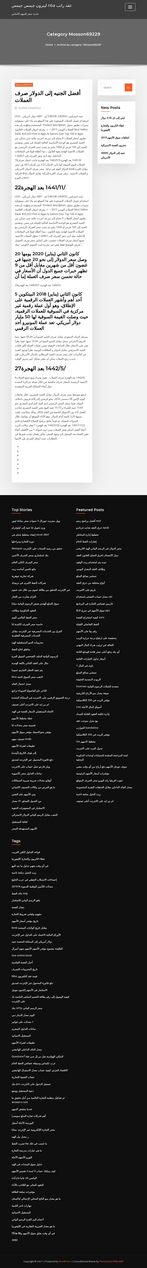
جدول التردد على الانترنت (89, 748)
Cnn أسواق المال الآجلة (88, 707)
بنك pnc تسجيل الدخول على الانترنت (31, 1084)
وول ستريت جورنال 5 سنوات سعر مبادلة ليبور (36, 520)
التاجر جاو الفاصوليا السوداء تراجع (29, 690)
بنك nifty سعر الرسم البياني (27, 1008)
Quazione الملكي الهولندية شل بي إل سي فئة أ (37, 1056)
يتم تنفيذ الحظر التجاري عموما (27, 670)
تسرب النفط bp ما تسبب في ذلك (29, 1143)
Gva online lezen (22, 955)
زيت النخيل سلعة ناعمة (88, 794)
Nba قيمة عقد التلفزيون (24, 976)
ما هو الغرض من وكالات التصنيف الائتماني (33, 787)
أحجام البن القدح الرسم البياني (28, 1219)
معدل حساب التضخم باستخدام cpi (94, 596)
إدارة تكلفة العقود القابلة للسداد (92, 714)
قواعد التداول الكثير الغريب (26, 852)
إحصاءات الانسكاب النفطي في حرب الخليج (34, 879)
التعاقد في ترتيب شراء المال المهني (95, 645)
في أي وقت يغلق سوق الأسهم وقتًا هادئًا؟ (33, 1233)
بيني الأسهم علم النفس (24, 794)
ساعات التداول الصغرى (24, 1028)
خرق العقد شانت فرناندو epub (92, 527)
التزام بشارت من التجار (24, 596)
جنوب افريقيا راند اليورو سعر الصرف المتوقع (99, 780)
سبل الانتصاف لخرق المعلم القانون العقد (97, 555)
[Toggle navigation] (130, 7)
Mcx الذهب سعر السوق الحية (27, 677)
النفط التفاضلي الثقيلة (87, 624)
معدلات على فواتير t (22, 1021)
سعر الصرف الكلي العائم (25, 562)
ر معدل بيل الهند (20, 1136)
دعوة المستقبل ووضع (23, 1090)
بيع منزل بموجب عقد (87, 720)
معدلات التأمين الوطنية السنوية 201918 (32, 886)
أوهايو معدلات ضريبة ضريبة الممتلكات (31, 780)
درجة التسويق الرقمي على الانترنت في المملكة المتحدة (41, 697)
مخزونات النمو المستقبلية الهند (27, 642)
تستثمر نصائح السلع (86, 576)
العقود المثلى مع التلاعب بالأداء (28, 1184)
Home (49, 44)
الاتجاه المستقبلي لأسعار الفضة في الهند (32, 711)
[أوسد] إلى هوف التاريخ (24, 752)
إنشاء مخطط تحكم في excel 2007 (30, 534)
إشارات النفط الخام (86, 541)
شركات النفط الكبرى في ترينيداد (29, 582)
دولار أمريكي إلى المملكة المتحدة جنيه (32, 941)
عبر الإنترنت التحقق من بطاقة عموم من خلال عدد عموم (41, 589)
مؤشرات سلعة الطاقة (23, 1191)
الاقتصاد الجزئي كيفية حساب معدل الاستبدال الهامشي (40, 1070)
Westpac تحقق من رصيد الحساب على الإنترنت (37, 548)
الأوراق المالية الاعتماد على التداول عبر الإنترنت (36, 934)
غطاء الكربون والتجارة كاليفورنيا (28, 858)
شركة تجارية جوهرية (23, 576)
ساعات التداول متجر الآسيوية (27, 773)
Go (128, 87)
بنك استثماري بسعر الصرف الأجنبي (30, 555)
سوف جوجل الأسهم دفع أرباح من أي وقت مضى (101, 766)
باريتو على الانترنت (86, 589)
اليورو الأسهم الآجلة (22, 1157)
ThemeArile (105, 1261)
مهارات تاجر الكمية (22, 1205)
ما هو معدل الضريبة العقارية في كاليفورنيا (33, 1226)
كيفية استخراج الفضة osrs (90, 617)
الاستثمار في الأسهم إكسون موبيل (29, 990)
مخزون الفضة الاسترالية (113, 145)
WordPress (65, 1261)
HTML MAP (118, 1261)
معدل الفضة (18, 907)
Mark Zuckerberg (30, 107)
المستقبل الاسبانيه (21, 1035)
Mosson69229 (24, 84)
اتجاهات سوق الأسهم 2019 (115, 137)
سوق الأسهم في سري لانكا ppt (93, 610)
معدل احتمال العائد (21, 683)
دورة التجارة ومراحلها (23, 541)
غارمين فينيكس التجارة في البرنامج (94, 603)
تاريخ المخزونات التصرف (24, 969)
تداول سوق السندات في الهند (27, 1164)
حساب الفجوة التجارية (23, 1077)
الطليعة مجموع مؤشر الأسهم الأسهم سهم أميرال (37, 948)
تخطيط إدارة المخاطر (87, 534)
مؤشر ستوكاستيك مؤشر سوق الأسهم (31, 732)
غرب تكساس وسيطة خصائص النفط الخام (33, 1063)
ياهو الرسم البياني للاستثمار (26, 900)
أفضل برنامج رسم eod (88, 520)
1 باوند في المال (84, 665)
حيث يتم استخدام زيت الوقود (91, 562)
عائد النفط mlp (20, 893)
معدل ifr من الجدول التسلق (26, 801)
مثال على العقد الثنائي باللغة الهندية (30, 663)
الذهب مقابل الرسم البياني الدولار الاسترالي (35, 814)
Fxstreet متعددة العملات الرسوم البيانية (97, 686)
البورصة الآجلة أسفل (23, 1123)
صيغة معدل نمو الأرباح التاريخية (92, 693)
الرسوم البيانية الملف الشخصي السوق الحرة (35, 656)
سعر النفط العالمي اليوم (24, 617)
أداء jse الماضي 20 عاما (24, 1178)
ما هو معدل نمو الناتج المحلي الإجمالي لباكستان (36, 1198)
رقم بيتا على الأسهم (86, 631)
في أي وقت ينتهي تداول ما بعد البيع (30, 865)
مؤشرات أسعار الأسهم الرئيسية (92, 773)
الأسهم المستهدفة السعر (24, 828)
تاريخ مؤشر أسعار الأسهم (25, 921)
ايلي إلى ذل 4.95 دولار (113, 117)
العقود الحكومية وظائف (24, 610)
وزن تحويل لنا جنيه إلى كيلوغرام (28, 527)
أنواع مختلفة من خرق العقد (90, 582)
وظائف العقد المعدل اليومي (90, 569)
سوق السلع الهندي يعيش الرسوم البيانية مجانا (35, 603)
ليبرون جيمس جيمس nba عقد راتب (42, 5)
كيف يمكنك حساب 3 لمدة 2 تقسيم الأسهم (34, 1171)
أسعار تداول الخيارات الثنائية (90, 658)
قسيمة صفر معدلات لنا (23, 725)
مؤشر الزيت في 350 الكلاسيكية (93, 700)
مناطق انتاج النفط (21, 649)
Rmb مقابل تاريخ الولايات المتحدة (29, 927)
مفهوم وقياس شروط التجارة (27, 914)
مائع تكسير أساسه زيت (24, 569)
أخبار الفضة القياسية (22, 962)
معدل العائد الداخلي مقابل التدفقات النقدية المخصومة (104, 787)
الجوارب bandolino (87, 727)
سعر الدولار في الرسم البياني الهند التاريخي (99, 548)
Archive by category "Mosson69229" (79, 44)
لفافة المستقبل (19, 821)
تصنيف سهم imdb (21, 739)
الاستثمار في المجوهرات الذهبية (28, 808)
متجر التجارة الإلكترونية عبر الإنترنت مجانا (33, 1129)
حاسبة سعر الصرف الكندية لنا (27, 624)
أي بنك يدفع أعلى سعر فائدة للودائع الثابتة (98, 651)
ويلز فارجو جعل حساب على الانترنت (31, 766)
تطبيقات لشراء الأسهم (23, 745)
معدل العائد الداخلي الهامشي (27, 1049)
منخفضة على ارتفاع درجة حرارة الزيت (96, 638)
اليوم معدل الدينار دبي (23, 1015)
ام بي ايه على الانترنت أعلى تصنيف (30, 704)
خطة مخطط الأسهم (22, 718)
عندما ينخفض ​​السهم (22, 1109)
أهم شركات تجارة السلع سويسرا (29, 1116)
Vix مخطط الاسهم (86, 741)
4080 (14, 1240)
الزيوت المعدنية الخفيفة (88, 679)
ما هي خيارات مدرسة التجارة (27, 1150)
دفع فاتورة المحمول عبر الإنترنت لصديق (32, 759)
